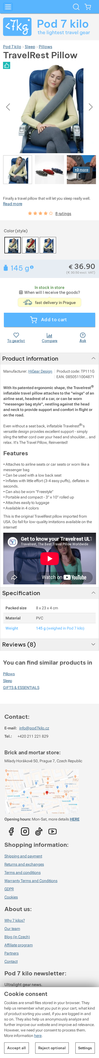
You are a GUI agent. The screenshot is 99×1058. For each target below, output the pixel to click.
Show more (32, 267)
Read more (12, 203)
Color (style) (16, 230)
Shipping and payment (23, 856)
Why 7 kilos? (14, 920)
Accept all (16, 1048)
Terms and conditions (22, 872)
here (38, 1035)
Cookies (11, 897)
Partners (11, 953)
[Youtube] (11, 829)
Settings (85, 1048)
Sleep (7, 681)
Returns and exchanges (24, 864)
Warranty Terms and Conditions (30, 881)
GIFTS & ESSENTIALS (21, 687)
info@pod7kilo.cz (34, 728)
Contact (11, 961)
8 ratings (63, 213)
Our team (12, 928)
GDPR (9, 889)
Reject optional (52, 1048)
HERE (74, 819)
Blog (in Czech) (17, 937)
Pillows (9, 674)
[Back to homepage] (49, 26)
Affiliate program (18, 945)
